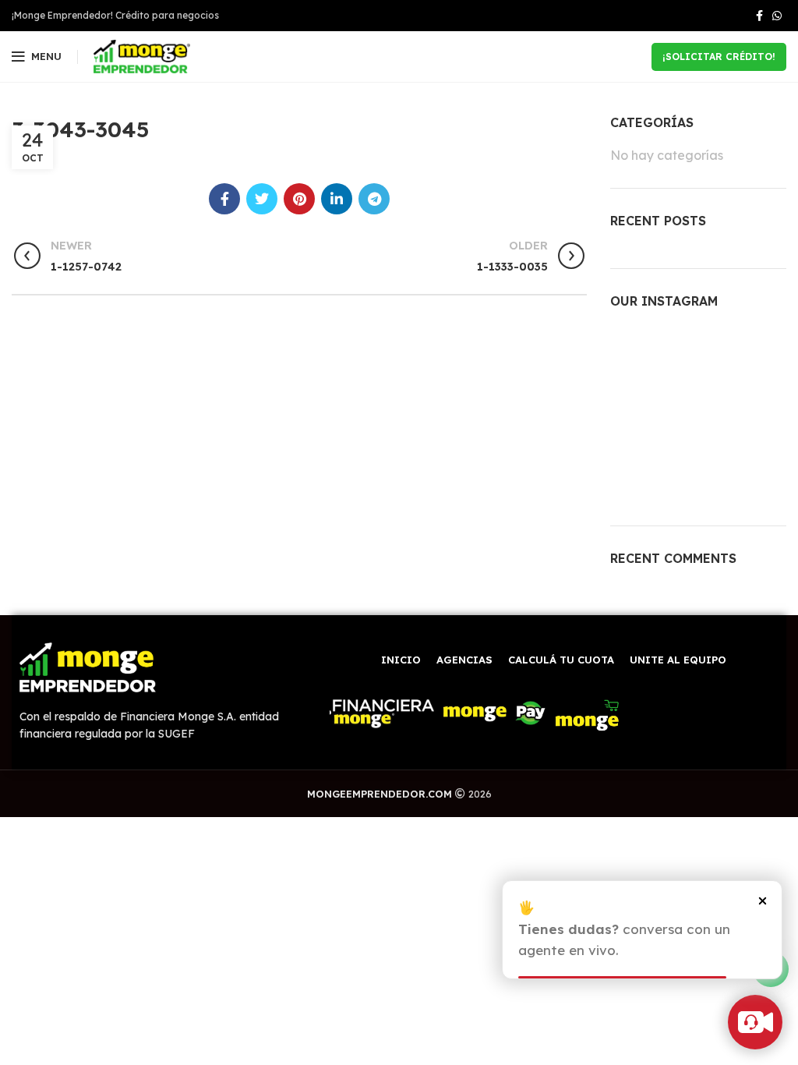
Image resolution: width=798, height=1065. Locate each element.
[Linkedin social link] (336, 198)
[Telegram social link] (374, 198)
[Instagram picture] (638, 353)
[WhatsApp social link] (777, 15)
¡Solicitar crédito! (718, 56)
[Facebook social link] (759, 15)
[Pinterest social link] (299, 198)
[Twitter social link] (261, 198)
